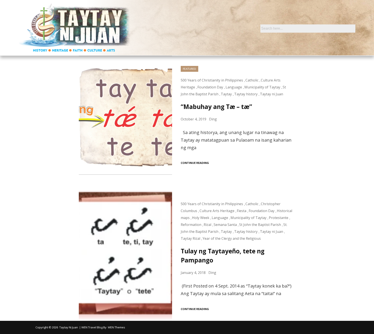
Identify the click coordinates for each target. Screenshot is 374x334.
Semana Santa (225, 224)
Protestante (278, 217)
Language (234, 87)
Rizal (207, 224)
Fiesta (241, 210)
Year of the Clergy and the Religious (232, 238)
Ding (213, 119)
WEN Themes (116, 327)
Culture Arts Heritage (217, 210)
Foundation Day (210, 87)
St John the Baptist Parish (260, 224)
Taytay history (246, 94)
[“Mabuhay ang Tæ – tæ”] (125, 115)
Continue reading (195, 163)
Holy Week (200, 217)
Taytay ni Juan (271, 94)
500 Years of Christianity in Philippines (212, 80)
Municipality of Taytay (262, 87)
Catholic (251, 80)
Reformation (191, 224)
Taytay (226, 94)
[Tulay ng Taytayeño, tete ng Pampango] (125, 255)
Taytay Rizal (190, 238)
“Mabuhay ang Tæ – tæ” (216, 106)
